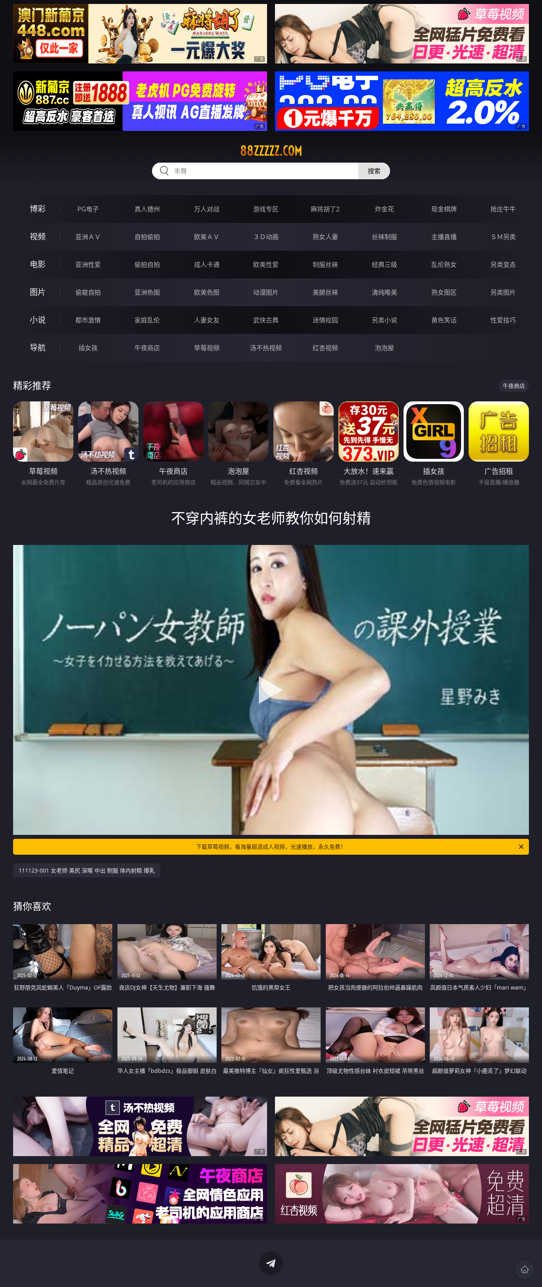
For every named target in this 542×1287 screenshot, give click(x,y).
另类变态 (503, 264)
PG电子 (88, 209)
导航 (38, 347)
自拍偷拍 (147, 236)
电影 (38, 264)
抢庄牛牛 (503, 209)
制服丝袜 (325, 264)
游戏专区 (266, 209)
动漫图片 (266, 292)
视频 (38, 236)
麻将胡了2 (325, 209)
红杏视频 (325, 347)
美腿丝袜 (325, 292)
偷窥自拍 (88, 292)
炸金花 (384, 209)
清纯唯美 (384, 292)
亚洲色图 (147, 292)
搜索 (374, 171)
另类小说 (384, 320)
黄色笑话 (444, 320)
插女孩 (88, 347)
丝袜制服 (384, 236)
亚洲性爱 (88, 264)
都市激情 (88, 320)
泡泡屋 (384, 347)
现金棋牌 (444, 209)
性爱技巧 (503, 320)
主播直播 (444, 236)
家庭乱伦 (147, 320)
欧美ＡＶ (206, 236)
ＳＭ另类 (503, 236)
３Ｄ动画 (266, 236)
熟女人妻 (325, 236)
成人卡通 (206, 264)
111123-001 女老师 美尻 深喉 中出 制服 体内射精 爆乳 (87, 870)
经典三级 (384, 264)
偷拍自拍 (147, 264)
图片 (38, 292)
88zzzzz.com (271, 151)
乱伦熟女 (444, 264)
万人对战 (206, 209)
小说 (38, 320)
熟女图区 (444, 292)
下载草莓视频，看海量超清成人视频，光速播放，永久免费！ (271, 846)
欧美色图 (206, 292)
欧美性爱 (266, 264)
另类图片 (503, 292)
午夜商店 (147, 347)
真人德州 (147, 209)
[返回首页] (524, 1269)
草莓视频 (206, 347)
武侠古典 (266, 320)
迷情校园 (325, 320)
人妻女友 (206, 320)
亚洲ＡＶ (88, 236)
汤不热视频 (266, 347)
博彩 (38, 208)
